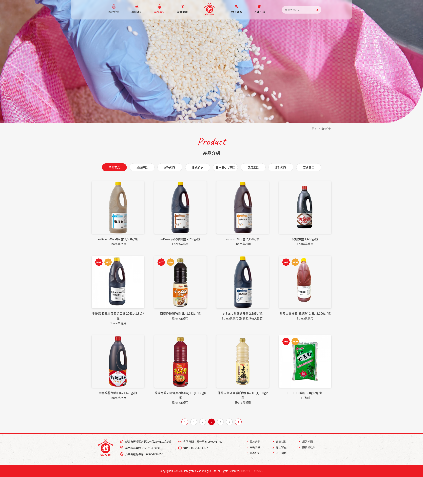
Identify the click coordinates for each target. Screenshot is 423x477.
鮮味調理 (169, 167)
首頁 (314, 128)
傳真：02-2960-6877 (195, 448)
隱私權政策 (308, 447)
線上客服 (236, 12)
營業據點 (182, 12)
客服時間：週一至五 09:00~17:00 (202, 441)
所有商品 (114, 167)
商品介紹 (159, 12)
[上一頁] (184, 422)
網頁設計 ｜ (246, 471)
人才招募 (259, 12)
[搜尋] (317, 10)
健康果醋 (253, 167)
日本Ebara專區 (225, 167)
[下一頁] (238, 422)
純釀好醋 (142, 167)
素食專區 (308, 167)
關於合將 (114, 12)
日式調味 (197, 167)
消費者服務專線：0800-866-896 (144, 454)
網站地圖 (307, 441)
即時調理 (281, 167)
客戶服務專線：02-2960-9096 (142, 448)
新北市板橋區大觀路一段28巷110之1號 (148, 441)
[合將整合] (209, 9)
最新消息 (136, 12)
